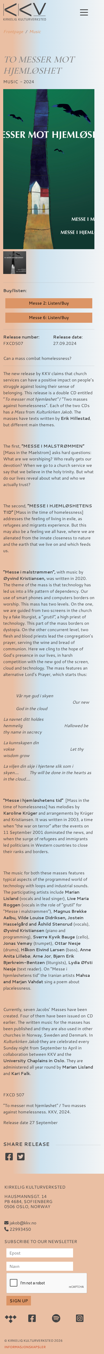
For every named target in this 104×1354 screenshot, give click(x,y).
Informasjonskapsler (25, 1347)
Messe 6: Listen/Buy (49, 317)
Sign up (19, 1300)
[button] (14, 262)
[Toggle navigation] (84, 12)
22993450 (20, 1229)
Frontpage (13, 31)
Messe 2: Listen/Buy (49, 303)
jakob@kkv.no (22, 1222)
